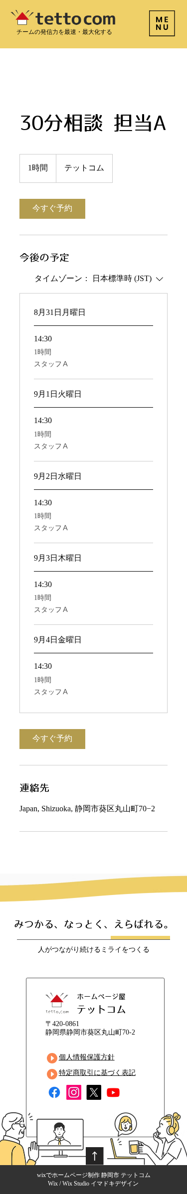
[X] (93, 1092)
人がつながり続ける (69, 950)
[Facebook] (54, 1092)
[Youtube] (113, 1092)
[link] (52, 209)
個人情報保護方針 (87, 1057)
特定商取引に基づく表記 (97, 1073)
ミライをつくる (125, 950)
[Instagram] (73, 1092)
